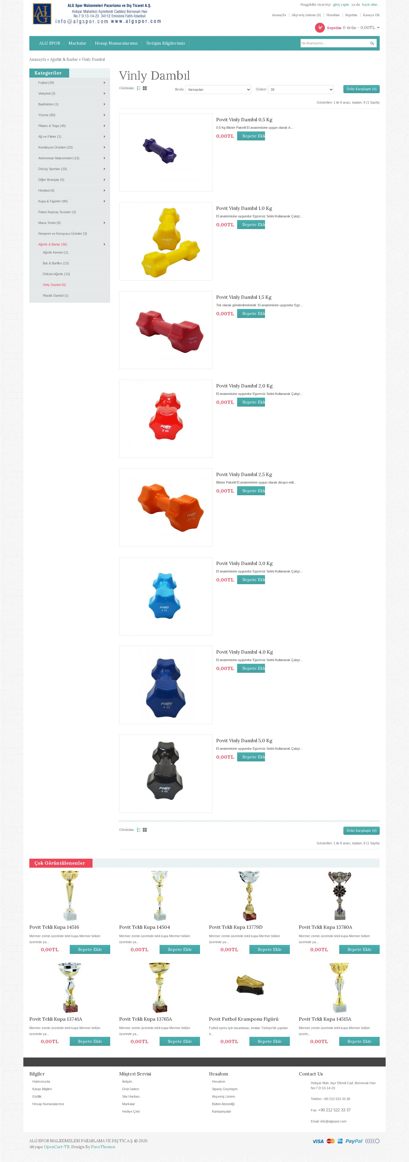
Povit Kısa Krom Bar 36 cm (60, 927)
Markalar (128, 1110)
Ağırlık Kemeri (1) (55, 252)
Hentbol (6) (46, 190)
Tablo (145, 88)
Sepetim (351, 15)
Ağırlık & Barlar (64, 59)
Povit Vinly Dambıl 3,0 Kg (244, 563)
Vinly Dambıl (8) (54, 285)
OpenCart (53, 1152)
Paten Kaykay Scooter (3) (57, 212)
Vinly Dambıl (93, 59)
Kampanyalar (221, 1117)
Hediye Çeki (131, 1117)
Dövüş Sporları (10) (52, 169)
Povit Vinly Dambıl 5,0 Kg (244, 740)
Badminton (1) (48, 104)
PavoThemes (103, 1152)
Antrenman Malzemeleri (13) (58, 158)
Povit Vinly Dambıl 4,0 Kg (244, 652)
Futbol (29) (46, 82)
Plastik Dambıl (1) (56, 295)
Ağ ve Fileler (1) (49, 136)
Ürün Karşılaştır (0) (361, 89)
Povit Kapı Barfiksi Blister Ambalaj (247, 927)
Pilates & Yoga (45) (52, 126)
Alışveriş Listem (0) (306, 15)
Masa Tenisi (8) (49, 223)
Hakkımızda (41, 1087)
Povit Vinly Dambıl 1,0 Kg (244, 208)
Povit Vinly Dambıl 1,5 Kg (244, 297)
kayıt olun (369, 4)
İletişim (127, 1087)
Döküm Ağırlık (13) (56, 274)
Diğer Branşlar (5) (51, 179)
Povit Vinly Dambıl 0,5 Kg (244, 119)
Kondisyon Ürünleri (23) (55, 147)
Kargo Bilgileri (42, 1095)
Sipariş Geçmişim (224, 1095)
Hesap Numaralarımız (48, 1110)
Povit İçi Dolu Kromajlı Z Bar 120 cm (156, 930)
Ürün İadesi (130, 1095)
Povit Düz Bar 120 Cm (323, 927)
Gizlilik (37, 1102)
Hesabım (333, 15)
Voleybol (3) (46, 93)
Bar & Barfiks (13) (56, 263)
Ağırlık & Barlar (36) (52, 244)
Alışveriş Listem (223, 1102)
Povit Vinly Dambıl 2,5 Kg (244, 474)
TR (66, 1152)
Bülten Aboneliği (223, 1110)
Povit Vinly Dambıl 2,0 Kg (244, 386)
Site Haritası (131, 1102)
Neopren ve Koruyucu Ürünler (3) (62, 233)
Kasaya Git (371, 15)
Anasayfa (279, 15)
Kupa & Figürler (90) (53, 201)
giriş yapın (341, 4)
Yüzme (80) (46, 115)
